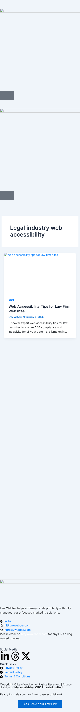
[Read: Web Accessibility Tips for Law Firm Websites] (40, 273)
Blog (11, 299)
